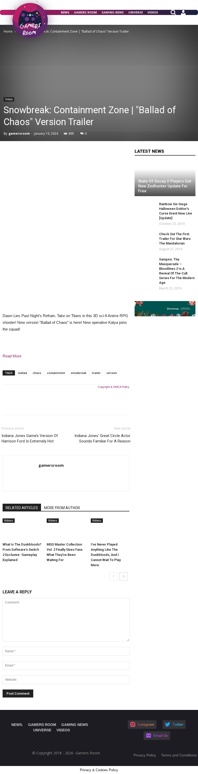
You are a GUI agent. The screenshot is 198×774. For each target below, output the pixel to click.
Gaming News (113, 12)
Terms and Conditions (179, 755)
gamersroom (19, 133)
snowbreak (78, 373)
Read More (12, 356)
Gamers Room (85, 12)
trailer (96, 373)
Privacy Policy (145, 755)
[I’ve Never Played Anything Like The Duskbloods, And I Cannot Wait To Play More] (110, 529)
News (65, 12)
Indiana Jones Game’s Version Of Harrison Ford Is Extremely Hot (30, 438)
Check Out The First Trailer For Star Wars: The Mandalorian (175, 238)
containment (56, 373)
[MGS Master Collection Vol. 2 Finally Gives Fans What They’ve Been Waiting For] (66, 529)
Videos (152, 12)
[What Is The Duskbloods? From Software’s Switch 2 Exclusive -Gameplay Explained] (22, 529)
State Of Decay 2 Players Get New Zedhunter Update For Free (164, 186)
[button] (175, 12)
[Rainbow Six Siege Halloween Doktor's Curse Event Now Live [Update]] (145, 209)
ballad (22, 373)
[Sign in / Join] (183, 14)
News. (17, 725)
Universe (135, 12)
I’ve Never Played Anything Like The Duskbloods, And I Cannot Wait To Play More (106, 554)
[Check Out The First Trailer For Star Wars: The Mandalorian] (145, 239)
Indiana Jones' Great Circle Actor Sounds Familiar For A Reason (102, 438)
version (111, 373)
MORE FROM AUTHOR (62, 508)
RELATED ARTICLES (22, 508)
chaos (37, 373)
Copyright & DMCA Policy (113, 386)
